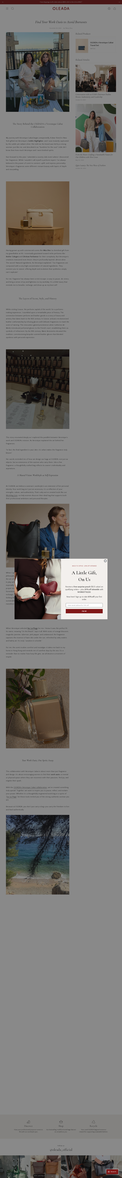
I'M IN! (84, 611)
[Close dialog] (105, 561)
